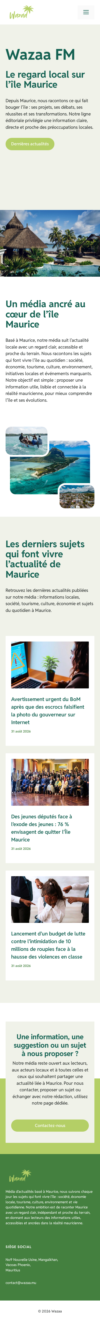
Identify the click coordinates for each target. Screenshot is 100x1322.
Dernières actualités (30, 144)
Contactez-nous (50, 1125)
